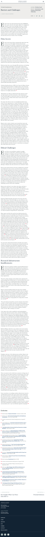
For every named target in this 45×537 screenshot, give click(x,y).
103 (7, 298)
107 (26, 379)
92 (16, 90)
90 (1, 413)
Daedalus (3, 517)
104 (21, 325)
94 (25, 195)
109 (28, 403)
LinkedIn (5, 534)
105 (13, 344)
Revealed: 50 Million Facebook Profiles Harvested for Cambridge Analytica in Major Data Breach (14, 436)
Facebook (2, 534)
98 (1, 444)
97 (3, 226)
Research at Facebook (12, 413)
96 (25, 223)
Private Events (4, 530)
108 (6, 387)
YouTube (8, 534)
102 (15, 239)
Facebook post (11, 459)
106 (1, 471)
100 (4, 234)
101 (10, 238)
